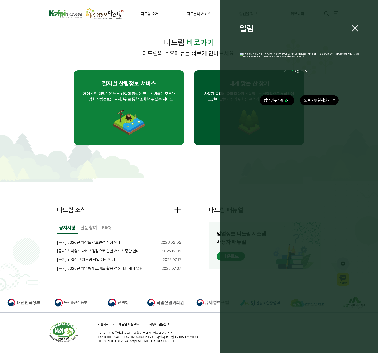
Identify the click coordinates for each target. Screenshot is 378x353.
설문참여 (89, 228)
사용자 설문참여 (159, 324)
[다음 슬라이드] (306, 72)
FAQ (106, 228)
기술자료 (103, 324)
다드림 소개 (149, 13)
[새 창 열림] (65, 14)
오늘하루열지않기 (317, 100)
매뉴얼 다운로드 (129, 324)
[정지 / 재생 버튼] (314, 72)
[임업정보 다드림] (105, 13)
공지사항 (67, 228)
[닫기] (355, 28)
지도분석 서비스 (199, 13)
